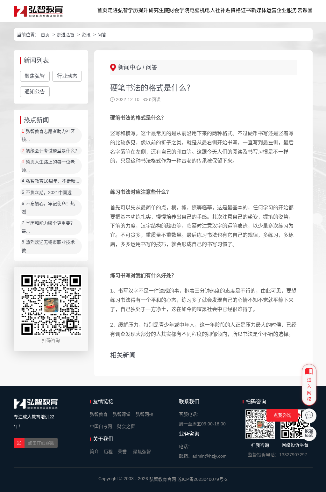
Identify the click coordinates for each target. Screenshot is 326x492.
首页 (102, 10)
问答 (101, 34)
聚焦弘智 (35, 76)
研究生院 (159, 10)
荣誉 (122, 451)
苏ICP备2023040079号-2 (202, 479)
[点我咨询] (309, 416)
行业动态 (67, 76)
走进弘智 (118, 10)
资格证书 (240, 10)
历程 (108, 451)
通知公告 (35, 91)
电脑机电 (199, 10)
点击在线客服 (41, 442)
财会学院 (179, 10)
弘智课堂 (122, 414)
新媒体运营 (264, 10)
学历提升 (138, 10)
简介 (94, 451)
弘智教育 (99, 414)
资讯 (86, 34)
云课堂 (305, 10)
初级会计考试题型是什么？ (52, 150)
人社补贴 (220, 10)
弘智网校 (144, 414)
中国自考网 (101, 426)
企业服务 (287, 10)
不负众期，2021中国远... (50, 192)
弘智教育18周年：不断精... (52, 181)
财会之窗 (126, 426)
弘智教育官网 (162, 479)
